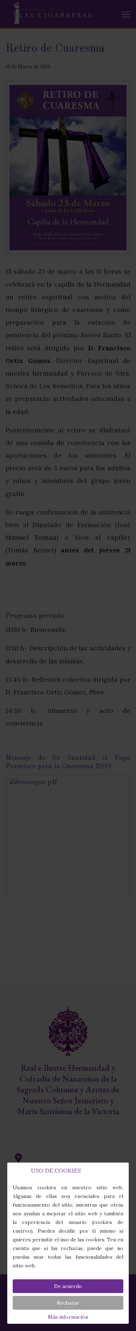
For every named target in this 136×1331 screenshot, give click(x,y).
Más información (68, 1317)
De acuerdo (68, 1286)
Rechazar (68, 1303)
